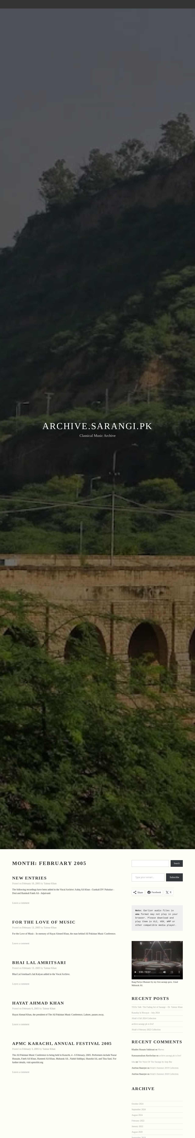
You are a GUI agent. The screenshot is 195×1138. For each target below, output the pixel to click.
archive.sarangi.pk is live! (143, 1024)
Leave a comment (20, 903)
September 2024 (139, 1109)
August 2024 (137, 1115)
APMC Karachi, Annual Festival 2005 (62, 1043)
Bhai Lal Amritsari (39, 962)
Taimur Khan (50, 883)
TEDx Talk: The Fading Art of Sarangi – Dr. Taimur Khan (157, 1007)
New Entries (29, 878)
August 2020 (137, 1132)
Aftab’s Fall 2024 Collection (144, 1018)
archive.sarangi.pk (97, 426)
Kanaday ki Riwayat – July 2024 (146, 1012)
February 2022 (138, 1120)
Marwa (161, 1049)
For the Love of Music (44, 922)
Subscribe (174, 877)
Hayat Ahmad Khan (38, 1003)
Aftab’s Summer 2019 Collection (164, 1068)
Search (177, 863)
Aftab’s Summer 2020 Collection (164, 1074)
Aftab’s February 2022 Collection (146, 1029)
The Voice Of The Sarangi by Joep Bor (155, 1062)
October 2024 (137, 1104)
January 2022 (137, 1126)
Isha (133, 1062)
